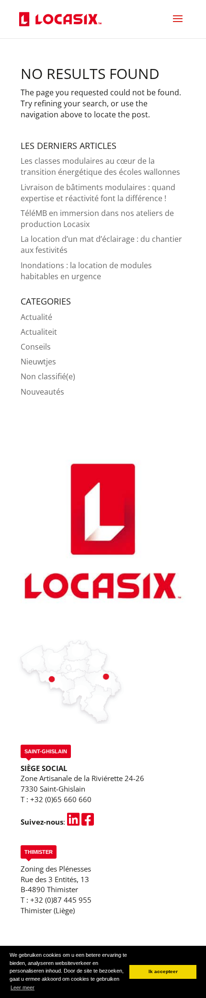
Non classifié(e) (48, 376)
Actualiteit (39, 332)
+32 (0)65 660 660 (61, 799)
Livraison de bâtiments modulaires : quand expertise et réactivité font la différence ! (98, 193)
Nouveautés (42, 391)
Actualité (36, 317)
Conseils (36, 346)
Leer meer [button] (22, 987)
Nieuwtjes (38, 361)
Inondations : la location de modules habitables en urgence (86, 271)
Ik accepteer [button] (163, 971)
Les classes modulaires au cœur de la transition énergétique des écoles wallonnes (100, 166)
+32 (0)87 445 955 (61, 900)
